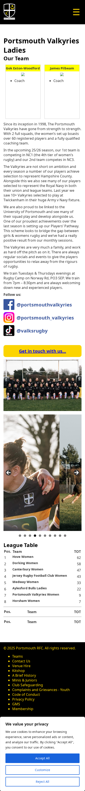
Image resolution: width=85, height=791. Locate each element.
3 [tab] (30, 535)
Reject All (42, 782)
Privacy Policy (23, 699)
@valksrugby (32, 330)
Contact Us (21, 661)
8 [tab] (55, 535)
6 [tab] (45, 535)
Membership (22, 708)
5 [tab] (40, 535)
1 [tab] (20, 535)
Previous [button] (8, 472)
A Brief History (24, 675)
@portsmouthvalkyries (44, 304)
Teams (17, 656)
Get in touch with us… (42, 351)
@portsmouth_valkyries (45, 317)
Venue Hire (21, 665)
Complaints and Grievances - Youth (41, 689)
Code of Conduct (26, 694)
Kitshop (18, 670)
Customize (42, 770)
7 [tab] (50, 535)
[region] (42, 754)
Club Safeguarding (27, 685)
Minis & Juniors (24, 680)
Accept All (42, 758)
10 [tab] (65, 535)
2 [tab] (25, 535)
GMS (16, 704)
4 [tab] (35, 535)
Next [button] (76, 472)
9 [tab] (60, 535)
